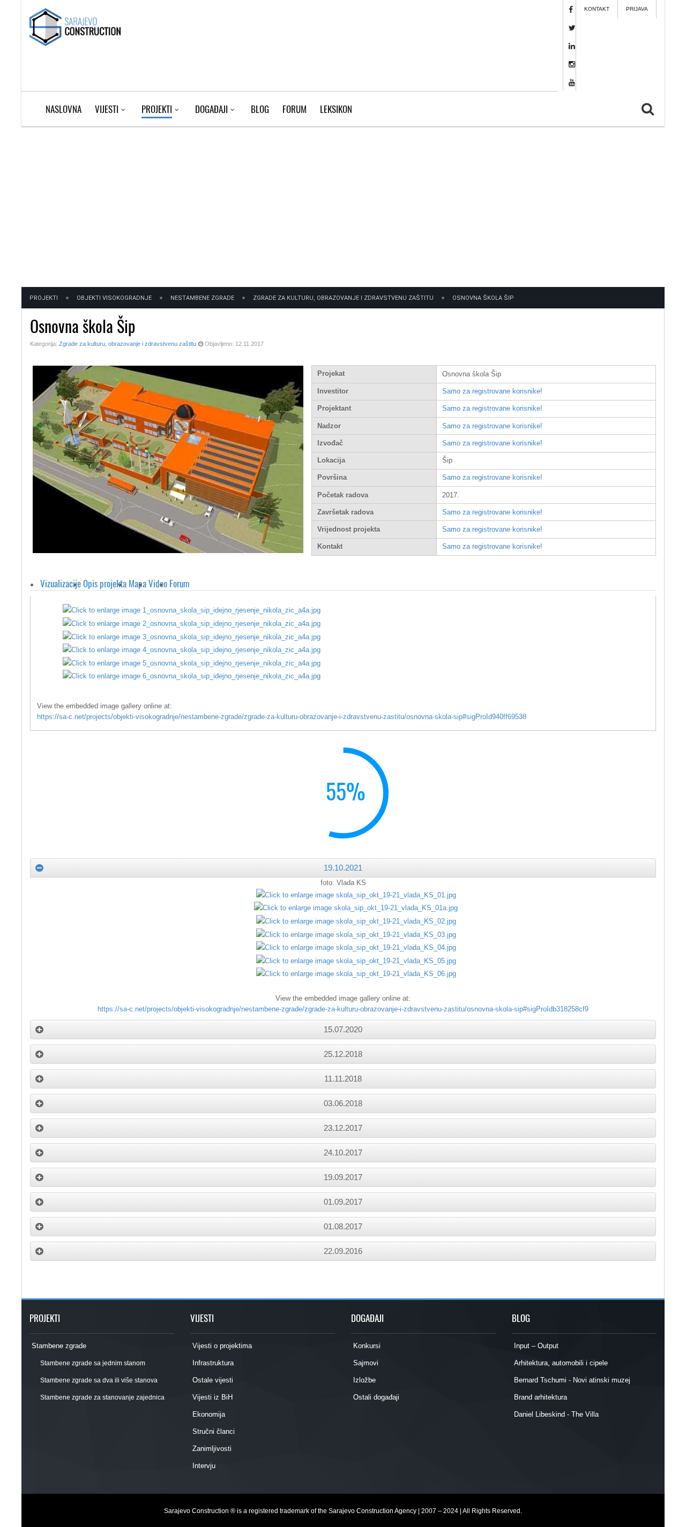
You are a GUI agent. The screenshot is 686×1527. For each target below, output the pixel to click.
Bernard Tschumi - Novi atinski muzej (571, 1380)
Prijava (637, 9)
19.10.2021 (343, 867)
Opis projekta (104, 583)
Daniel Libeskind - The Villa (555, 1414)
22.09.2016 (343, 1251)
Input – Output (535, 1346)
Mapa (137, 583)
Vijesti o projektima (221, 1346)
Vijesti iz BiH (211, 1397)
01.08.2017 (343, 1226)
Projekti (43, 297)
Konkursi (366, 1346)
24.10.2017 (343, 1152)
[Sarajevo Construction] (75, 27)
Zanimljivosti (211, 1449)
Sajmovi (364, 1363)
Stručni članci (212, 1431)
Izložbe (363, 1380)
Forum (179, 583)
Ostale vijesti (211, 1380)
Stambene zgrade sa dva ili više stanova (98, 1380)
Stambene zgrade (57, 1346)
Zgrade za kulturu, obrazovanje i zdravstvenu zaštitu (343, 297)
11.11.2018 (343, 1078)
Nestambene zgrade (202, 297)
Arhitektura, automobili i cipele (560, 1363)
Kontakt (596, 9)
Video (157, 583)
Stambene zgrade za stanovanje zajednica (102, 1397)
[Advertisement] (343, 207)
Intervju (202, 1466)
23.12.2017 (343, 1127)
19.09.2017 (343, 1177)
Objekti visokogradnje (114, 297)
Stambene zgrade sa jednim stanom (92, 1363)
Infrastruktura (212, 1363)
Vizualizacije (60, 583)
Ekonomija (207, 1414)
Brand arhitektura (539, 1397)
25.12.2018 (343, 1054)
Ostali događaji (375, 1397)
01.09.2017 (343, 1201)
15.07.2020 (343, 1029)
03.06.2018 (343, 1103)
